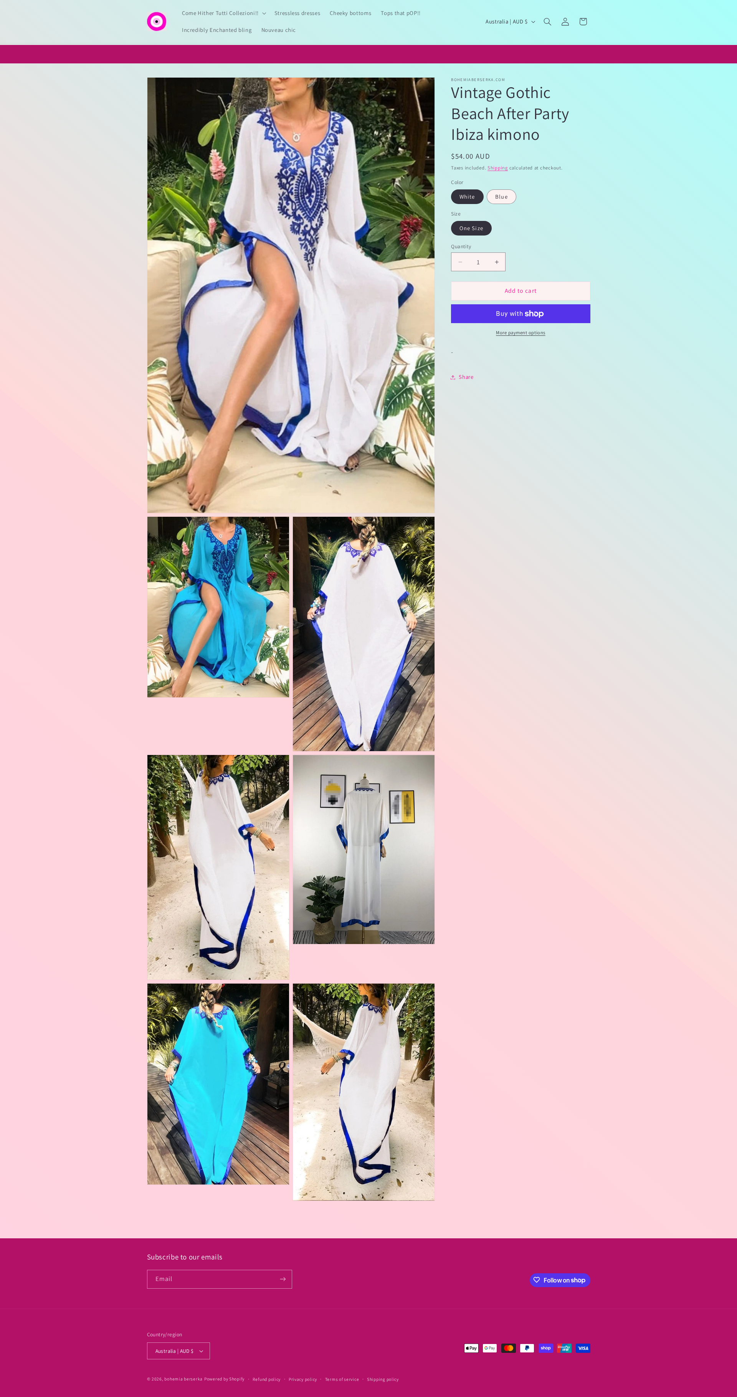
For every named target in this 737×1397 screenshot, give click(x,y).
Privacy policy (303, 1379)
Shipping (497, 167)
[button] (223, 13)
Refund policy (267, 1379)
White (467, 196)
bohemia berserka (183, 1379)
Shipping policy (383, 1379)
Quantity (461, 246)
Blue (501, 196)
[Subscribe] (282, 1278)
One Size (471, 228)
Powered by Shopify (224, 1379)
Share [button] (466, 377)
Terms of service (342, 1379)
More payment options (520, 333)
